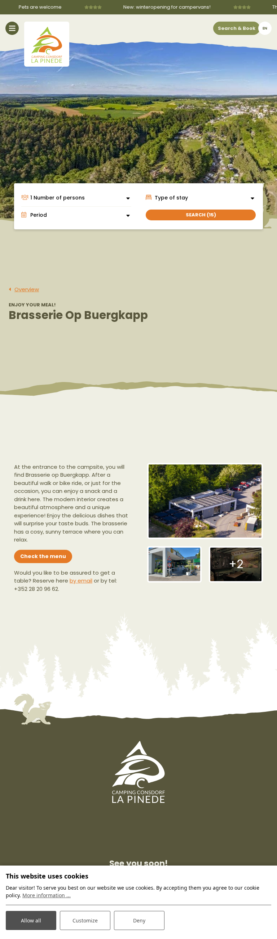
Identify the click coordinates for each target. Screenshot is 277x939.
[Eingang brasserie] (174, 564)
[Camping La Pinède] (46, 44)
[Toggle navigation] (12, 28)
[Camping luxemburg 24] (205, 501)
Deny (139, 920)
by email (81, 580)
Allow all (31, 920)
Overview (26, 289)
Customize (85, 920)
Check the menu (43, 556)
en (265, 28)
